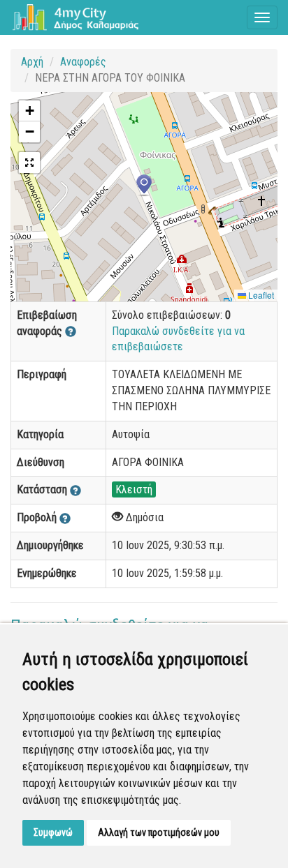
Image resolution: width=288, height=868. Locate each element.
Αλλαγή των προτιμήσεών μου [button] (158, 832)
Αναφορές (83, 61)
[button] (144, 185)
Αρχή (32, 61)
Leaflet (260, 295)
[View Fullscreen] (29, 162)
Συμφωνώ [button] (53, 832)
